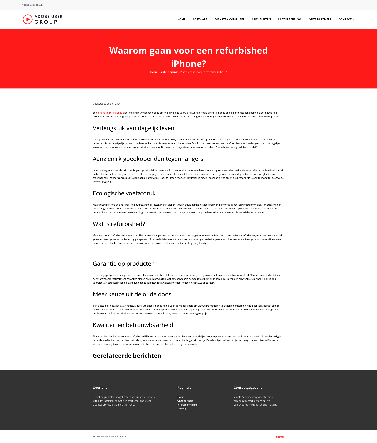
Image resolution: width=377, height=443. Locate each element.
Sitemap (181, 408)
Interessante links (187, 404)
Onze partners (320, 19)
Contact (345, 19)
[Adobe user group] (42, 19)
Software (200, 19)
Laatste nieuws (289, 19)
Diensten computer (230, 19)
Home (181, 19)
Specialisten (261, 19)
